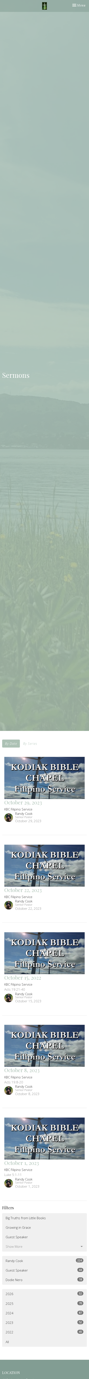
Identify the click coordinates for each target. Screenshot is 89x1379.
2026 (44, 1293)
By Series (30, 743)
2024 (44, 1313)
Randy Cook (44, 1260)
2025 (44, 1303)
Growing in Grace (18, 1227)
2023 (44, 1322)
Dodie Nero (44, 1279)
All (7, 1342)
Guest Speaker (17, 1237)
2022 (44, 1332)
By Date (11, 743)
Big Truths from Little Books (26, 1218)
